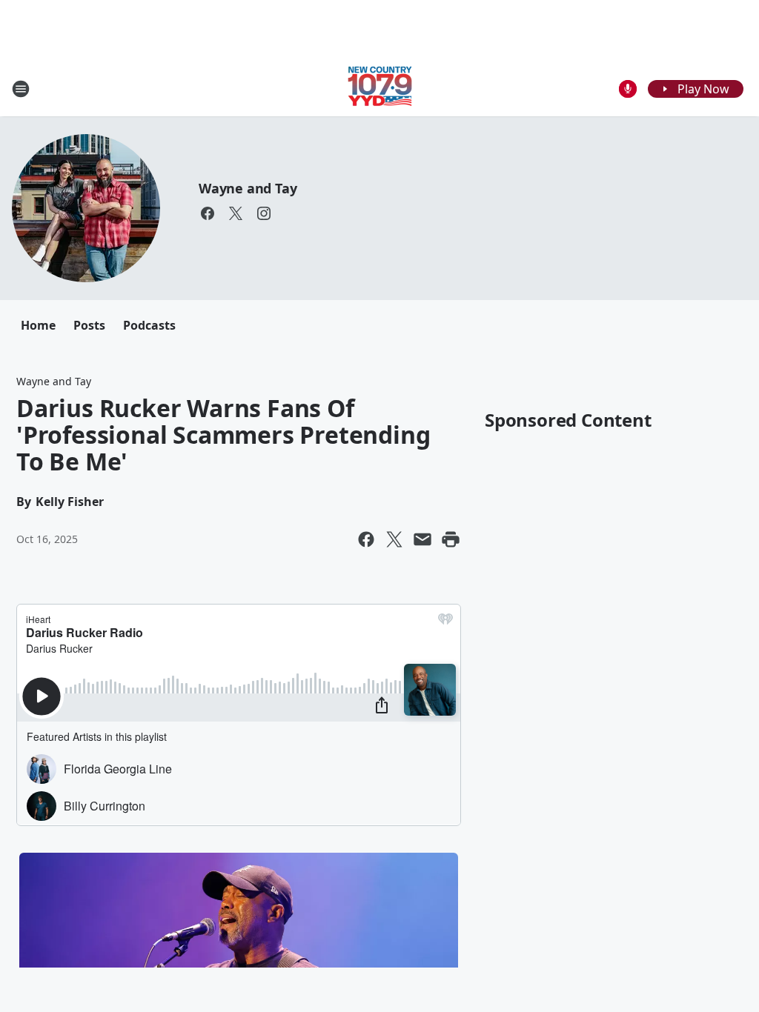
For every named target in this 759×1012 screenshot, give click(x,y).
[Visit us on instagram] (264, 213)
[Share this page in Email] (422, 539)
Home (38, 325)
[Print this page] (450, 539)
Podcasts (149, 325)
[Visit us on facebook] (207, 213)
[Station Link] (379, 88)
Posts (89, 325)
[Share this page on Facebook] (366, 539)
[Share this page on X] (394, 539)
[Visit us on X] (236, 213)
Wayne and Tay (247, 188)
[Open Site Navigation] (21, 89)
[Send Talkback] (628, 89)
